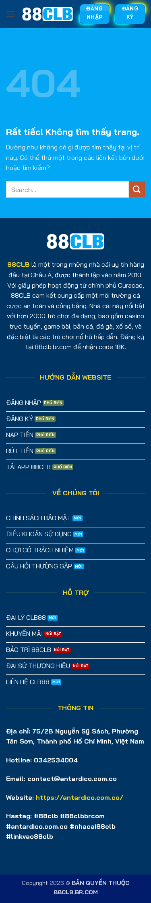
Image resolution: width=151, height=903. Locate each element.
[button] (11, 14)
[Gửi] (137, 189)
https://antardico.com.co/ (79, 797)
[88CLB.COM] (47, 14)
